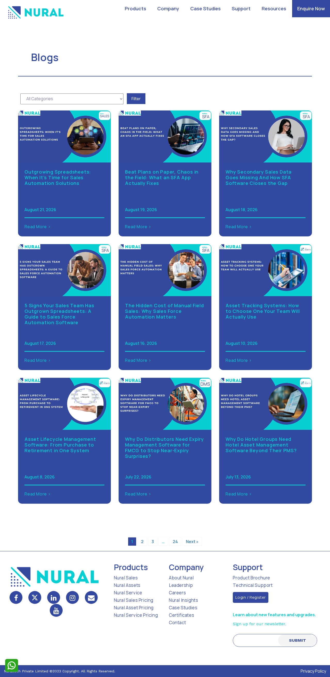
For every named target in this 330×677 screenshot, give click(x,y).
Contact (177, 622)
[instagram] (72, 597)
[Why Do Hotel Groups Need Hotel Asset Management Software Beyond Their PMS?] (265, 403)
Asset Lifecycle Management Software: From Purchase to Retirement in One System (60, 444)
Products (135, 8)
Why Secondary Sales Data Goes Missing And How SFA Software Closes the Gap (259, 177)
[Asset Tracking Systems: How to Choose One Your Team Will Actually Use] (265, 269)
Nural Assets (127, 585)
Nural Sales (126, 578)
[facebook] (16, 597)
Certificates (181, 615)
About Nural (181, 578)
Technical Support (253, 585)
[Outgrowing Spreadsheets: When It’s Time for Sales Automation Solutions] (64, 136)
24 (175, 541)
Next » (192, 541)
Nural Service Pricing (136, 615)
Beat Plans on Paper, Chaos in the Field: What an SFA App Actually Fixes (162, 177)
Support (241, 8)
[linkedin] (53, 597)
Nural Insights (183, 600)
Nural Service (128, 593)
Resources (274, 8)
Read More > (37, 226)
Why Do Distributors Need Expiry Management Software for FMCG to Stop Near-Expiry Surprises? (164, 447)
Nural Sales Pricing (133, 600)
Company (168, 8)
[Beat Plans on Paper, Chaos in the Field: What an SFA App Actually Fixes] (165, 136)
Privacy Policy (313, 671)
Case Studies (205, 8)
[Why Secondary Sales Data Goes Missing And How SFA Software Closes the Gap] (265, 136)
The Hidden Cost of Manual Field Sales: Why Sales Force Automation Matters (164, 311)
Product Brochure (251, 578)
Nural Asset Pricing (134, 608)
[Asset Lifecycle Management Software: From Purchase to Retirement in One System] (64, 403)
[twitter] (34, 597)
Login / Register (250, 597)
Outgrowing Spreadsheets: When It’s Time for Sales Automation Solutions (57, 177)
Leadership (181, 585)
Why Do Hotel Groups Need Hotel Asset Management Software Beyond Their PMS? (261, 444)
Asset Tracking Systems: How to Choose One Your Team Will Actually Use (263, 311)
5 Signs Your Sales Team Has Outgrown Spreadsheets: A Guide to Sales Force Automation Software (59, 313)
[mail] (91, 597)
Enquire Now (311, 8)
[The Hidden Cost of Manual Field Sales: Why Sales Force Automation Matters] (165, 269)
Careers (177, 593)
